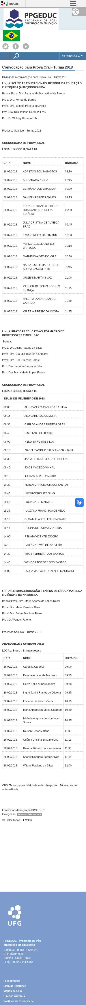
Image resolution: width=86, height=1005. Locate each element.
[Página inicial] (25, 48)
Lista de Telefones (15, 986)
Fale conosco (12, 980)
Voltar (28, 820)
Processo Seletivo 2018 (29, 814)
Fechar (72, 17)
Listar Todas (12, 820)
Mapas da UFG (13, 991)
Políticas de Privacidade (19, 1001)
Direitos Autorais (14, 996)
